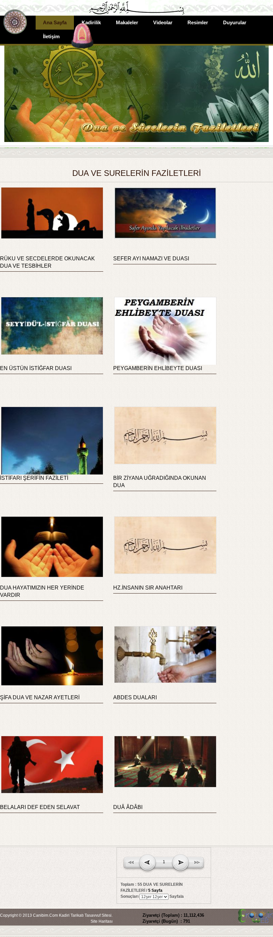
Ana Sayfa (55, 22)
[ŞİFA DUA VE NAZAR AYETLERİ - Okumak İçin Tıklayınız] (51, 684)
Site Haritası (102, 921)
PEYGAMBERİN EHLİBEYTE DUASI (157, 368)
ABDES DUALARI (135, 697)
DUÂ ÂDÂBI (127, 807)
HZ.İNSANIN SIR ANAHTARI (147, 588)
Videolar (162, 22)
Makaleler (127, 22)
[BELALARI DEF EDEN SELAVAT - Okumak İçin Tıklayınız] (51, 792)
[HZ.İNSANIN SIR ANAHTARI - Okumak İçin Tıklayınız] (164, 572)
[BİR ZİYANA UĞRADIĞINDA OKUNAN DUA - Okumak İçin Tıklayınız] (164, 463)
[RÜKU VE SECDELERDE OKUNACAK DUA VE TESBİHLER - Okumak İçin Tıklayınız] (51, 237)
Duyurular (234, 22)
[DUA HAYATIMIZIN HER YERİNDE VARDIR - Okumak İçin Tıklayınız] (51, 576)
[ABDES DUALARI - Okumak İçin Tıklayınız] (164, 681)
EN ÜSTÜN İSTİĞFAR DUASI (36, 368)
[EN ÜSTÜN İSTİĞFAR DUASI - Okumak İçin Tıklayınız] (51, 353)
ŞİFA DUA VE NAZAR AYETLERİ (40, 697)
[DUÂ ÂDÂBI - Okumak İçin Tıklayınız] (164, 786)
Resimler (197, 22)
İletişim (51, 36)
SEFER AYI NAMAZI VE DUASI (151, 258)
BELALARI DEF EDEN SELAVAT (40, 807)
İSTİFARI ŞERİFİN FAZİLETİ (34, 478)
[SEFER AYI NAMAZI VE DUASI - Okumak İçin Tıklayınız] (164, 237)
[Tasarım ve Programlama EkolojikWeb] (254, 919)
